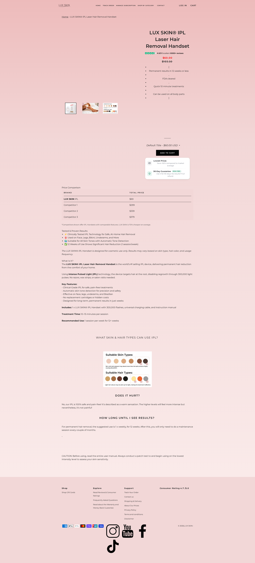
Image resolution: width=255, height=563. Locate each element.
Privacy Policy (130, 510)
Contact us (128, 497)
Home (98, 5)
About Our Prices (131, 505)
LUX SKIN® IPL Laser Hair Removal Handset (93, 17)
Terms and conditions (133, 514)
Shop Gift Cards (68, 492)
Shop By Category (146, 5)
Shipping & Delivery (133, 501)
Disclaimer (129, 519)
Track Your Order (131, 492)
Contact (161, 5)
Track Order (108, 5)
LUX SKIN (188, 526)
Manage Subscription (126, 5)
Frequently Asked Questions (105, 500)
